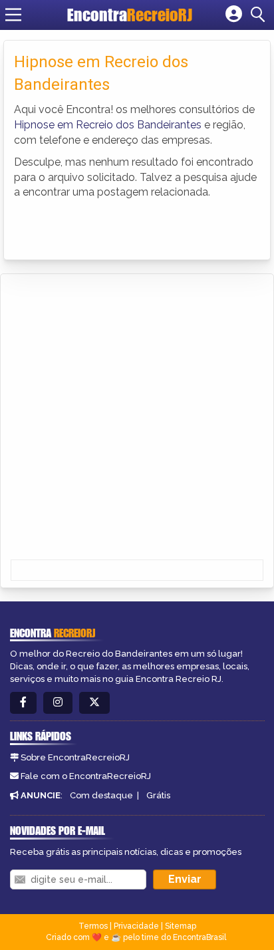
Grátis (158, 795)
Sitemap (180, 926)
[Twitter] (94, 703)
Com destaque (101, 795)
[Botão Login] (233, 15)
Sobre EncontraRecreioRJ (75, 757)
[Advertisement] (137, 418)
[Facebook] (23, 703)
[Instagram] (57, 703)
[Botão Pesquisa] (260, 15)
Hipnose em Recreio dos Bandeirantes (108, 124)
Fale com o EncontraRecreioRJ (86, 776)
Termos (93, 926)
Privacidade (136, 926)
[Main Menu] (13, 14)
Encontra (129, 15)
